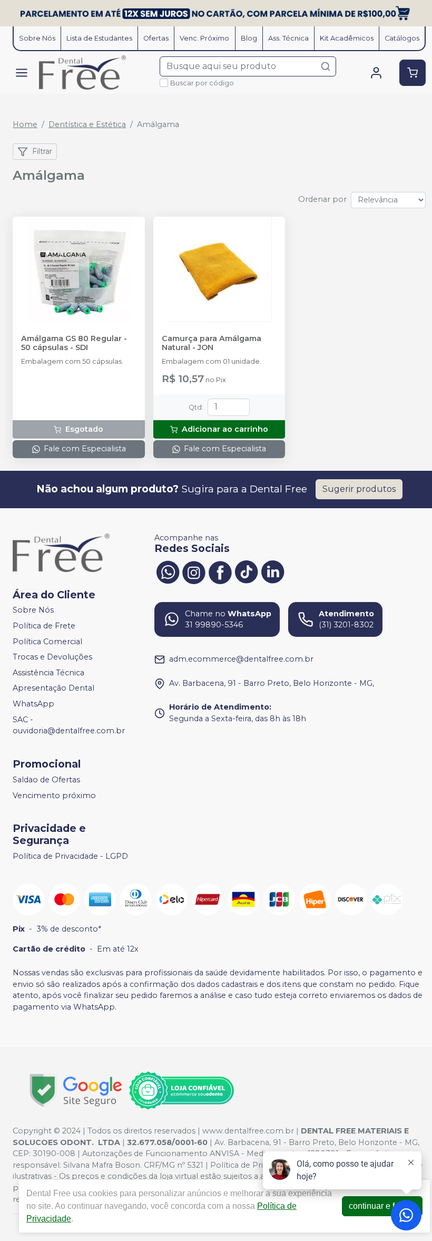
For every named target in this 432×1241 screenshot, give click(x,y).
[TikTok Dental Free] (246, 571)
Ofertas (156, 38)
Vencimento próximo (54, 795)
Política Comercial (47, 641)
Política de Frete (44, 626)
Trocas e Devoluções (52, 657)
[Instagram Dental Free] (194, 571)
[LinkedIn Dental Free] (273, 571)
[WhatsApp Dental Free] (167, 571)
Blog (249, 38)
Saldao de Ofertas (46, 779)
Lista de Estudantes (99, 38)
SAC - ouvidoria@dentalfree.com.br (69, 725)
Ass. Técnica (288, 38)
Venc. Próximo (204, 38)
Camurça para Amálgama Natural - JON (211, 343)
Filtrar (42, 151)
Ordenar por (322, 199)
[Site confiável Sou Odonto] (181, 1091)
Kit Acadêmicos (347, 38)
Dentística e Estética (87, 124)
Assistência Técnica (48, 672)
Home (25, 124)
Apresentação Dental (53, 688)
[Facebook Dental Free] (220, 571)
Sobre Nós (37, 38)
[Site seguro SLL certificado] (76, 1090)
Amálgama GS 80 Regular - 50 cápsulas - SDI (74, 343)
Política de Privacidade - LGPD (70, 856)
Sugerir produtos (359, 489)
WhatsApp (33, 704)
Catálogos (402, 38)
